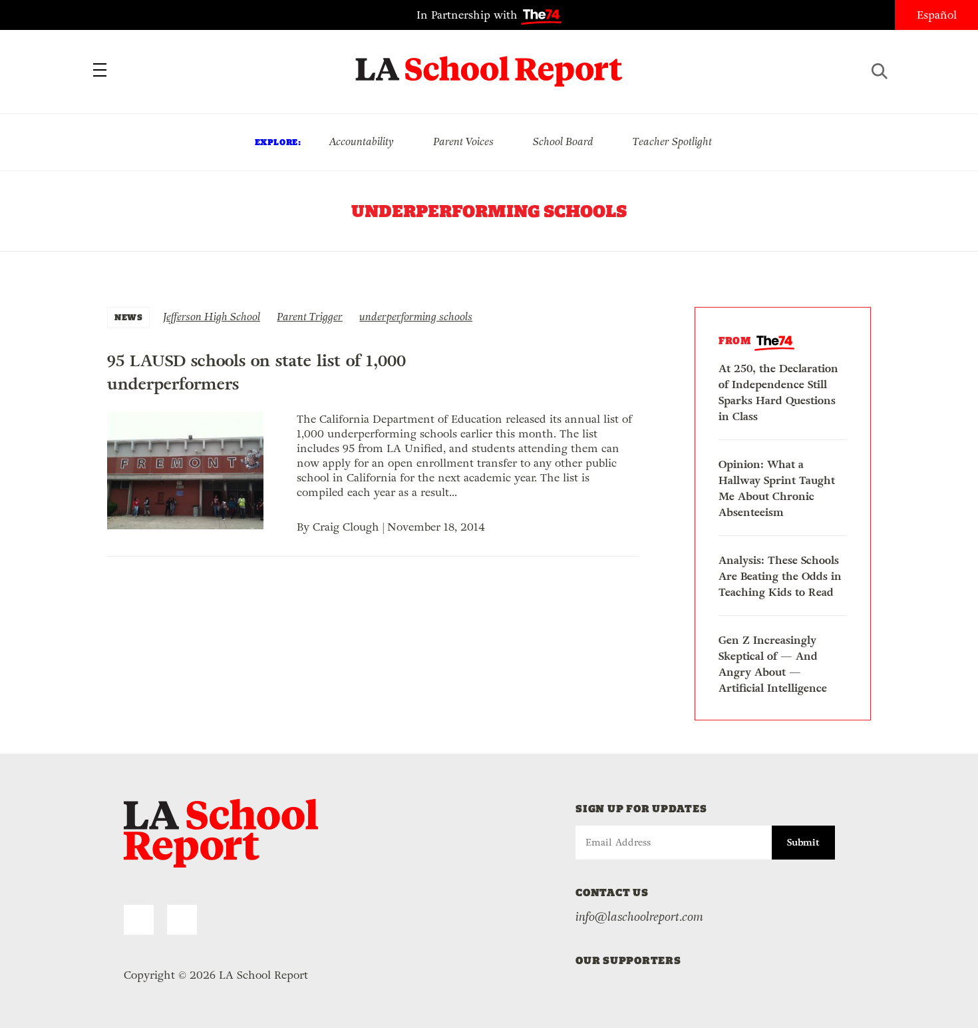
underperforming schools (415, 316)
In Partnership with (468, 15)
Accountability (361, 141)
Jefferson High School (211, 316)
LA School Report (489, 63)
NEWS (128, 317)
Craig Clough (346, 527)
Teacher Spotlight (672, 141)
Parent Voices (463, 141)
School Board (563, 141)
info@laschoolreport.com (639, 916)
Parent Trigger (310, 316)
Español (937, 15)
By (305, 527)
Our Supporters (628, 960)
